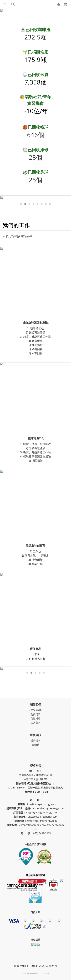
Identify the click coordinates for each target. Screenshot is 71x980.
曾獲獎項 (35, 714)
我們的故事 (35, 710)
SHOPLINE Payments (40, 973)
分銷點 (35, 744)
